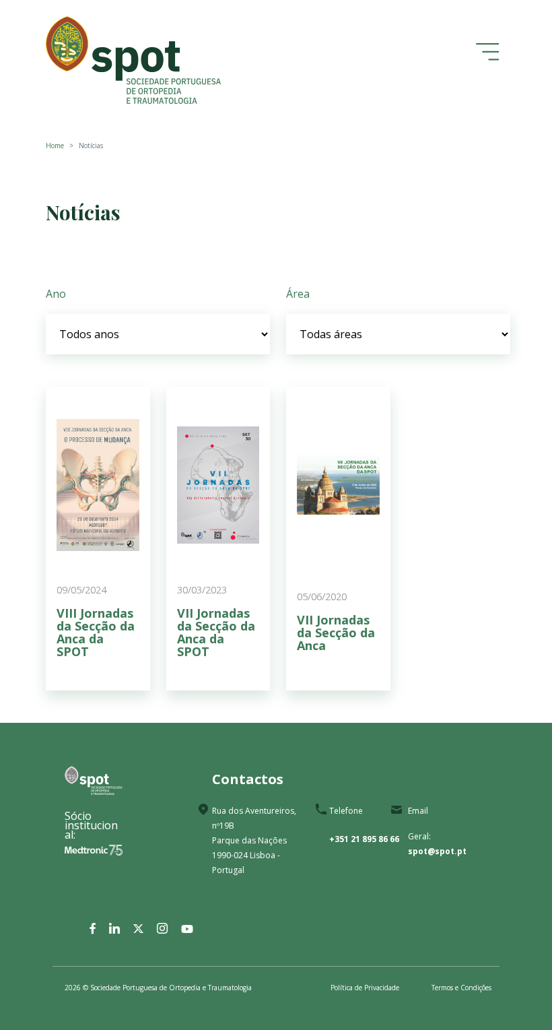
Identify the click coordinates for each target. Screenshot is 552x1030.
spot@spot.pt (437, 851)
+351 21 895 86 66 (364, 839)
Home (55, 145)
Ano (56, 293)
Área (298, 293)
